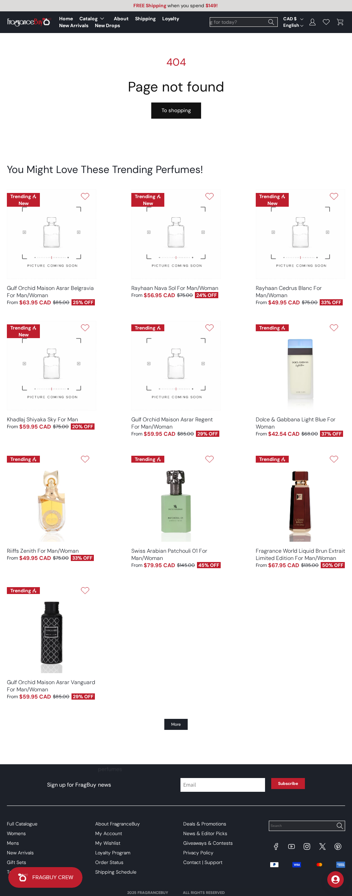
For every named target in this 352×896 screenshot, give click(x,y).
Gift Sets (16, 862)
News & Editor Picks (205, 833)
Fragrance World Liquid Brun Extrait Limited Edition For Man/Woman (300, 554)
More (176, 724)
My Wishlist (107, 843)
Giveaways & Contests (208, 843)
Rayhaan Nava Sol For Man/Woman (174, 288)
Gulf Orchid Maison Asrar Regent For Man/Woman (172, 423)
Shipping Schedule (115, 872)
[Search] (271, 22)
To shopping (176, 110)
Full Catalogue (22, 824)
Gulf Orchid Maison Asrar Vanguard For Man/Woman (51, 686)
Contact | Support (202, 862)
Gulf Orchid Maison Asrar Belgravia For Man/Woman (50, 291)
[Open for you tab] (335, 879)
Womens (16, 833)
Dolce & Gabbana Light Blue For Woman (296, 423)
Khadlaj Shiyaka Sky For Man (42, 419)
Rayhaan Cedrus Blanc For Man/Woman (289, 291)
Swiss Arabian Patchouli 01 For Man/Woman (169, 554)
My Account (108, 833)
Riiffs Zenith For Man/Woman (43, 550)
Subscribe (288, 783)
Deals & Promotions (204, 824)
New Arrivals (20, 853)
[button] (93, 18)
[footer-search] (339, 826)
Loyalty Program (112, 853)
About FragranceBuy (117, 824)
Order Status (109, 862)
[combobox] (243, 22)
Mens (13, 843)
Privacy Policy (198, 853)
